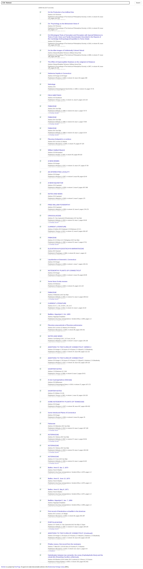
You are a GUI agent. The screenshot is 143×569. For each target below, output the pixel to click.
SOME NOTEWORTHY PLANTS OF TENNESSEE (66, 402)
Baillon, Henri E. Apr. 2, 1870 (58, 467)
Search (138, 2)
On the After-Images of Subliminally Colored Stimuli (66, 50)
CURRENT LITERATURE (57, 227)
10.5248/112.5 (52, 551)
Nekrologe (51, 84)
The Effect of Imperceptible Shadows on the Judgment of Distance (71, 62)
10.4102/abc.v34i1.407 (54, 222)
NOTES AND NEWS (55, 194)
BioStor (3, 567)
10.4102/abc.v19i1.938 (54, 135)
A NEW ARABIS (53, 161)
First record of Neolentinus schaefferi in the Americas (66, 511)
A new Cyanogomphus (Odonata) (60, 380)
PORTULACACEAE (55, 522)
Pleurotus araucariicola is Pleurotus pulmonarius (65, 325)
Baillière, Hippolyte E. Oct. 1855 (59, 314)
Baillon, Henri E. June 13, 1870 (59, 478)
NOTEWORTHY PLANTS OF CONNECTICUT (64, 270)
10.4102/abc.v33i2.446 (54, 452)
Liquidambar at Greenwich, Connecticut (62, 259)
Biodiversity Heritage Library (56, 567)
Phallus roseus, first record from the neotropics (64, 544)
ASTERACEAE (53, 434)
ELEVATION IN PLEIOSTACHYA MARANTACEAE (66, 249)
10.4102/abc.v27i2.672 (54, 529)
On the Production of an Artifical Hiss (61, 12)
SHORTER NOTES (55, 369)
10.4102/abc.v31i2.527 (54, 299)
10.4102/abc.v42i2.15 (53, 430)
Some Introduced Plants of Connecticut (62, 413)
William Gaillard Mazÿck (56, 150)
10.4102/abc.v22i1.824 (54, 244)
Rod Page (17, 567)
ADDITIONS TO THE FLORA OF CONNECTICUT (65, 358)
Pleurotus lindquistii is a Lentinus (59, 139)
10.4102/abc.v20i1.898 (54, 124)
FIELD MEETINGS (54, 95)
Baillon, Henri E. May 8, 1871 (58, 489)
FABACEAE (52, 106)
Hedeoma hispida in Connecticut (59, 73)
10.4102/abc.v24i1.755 (54, 463)
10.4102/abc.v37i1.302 (54, 441)
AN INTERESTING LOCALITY (59, 172)
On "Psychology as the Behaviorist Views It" (63, 24)
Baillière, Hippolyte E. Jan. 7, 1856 (60, 500)
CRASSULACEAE (54, 216)
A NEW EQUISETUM (55, 183)
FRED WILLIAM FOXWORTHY (59, 205)
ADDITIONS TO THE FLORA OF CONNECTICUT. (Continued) (70, 533)
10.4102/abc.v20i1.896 (54, 113)
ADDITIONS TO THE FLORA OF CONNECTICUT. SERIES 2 (69, 347)
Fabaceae (51, 423)
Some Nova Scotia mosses (57, 281)
